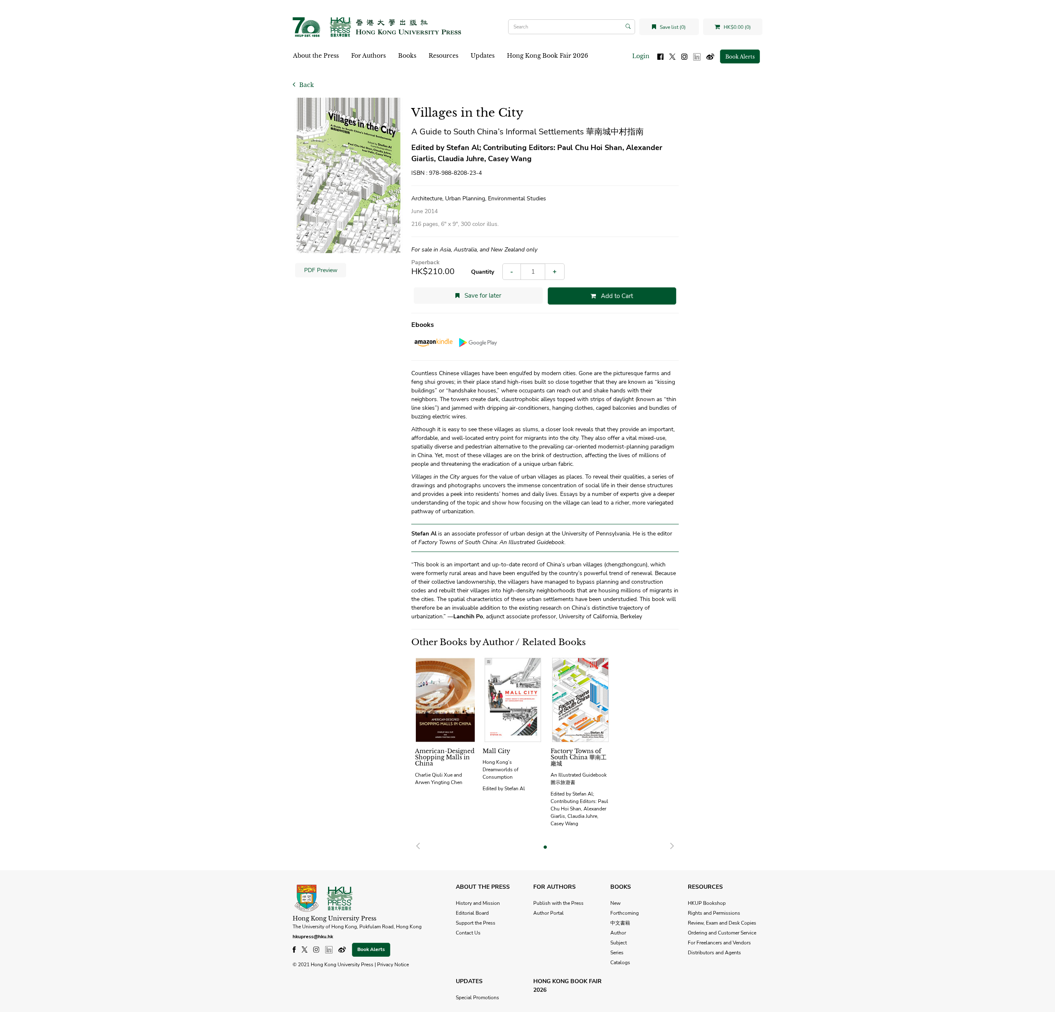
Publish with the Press (558, 903)
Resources (443, 55)
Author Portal (548, 913)
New (615, 903)
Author (618, 933)
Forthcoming (624, 913)
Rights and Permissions (714, 913)
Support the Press (475, 923)
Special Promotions (477, 997)
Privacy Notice (393, 964)
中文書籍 (620, 923)
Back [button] (306, 85)
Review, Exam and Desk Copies (722, 923)
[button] (417, 845)
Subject (618, 942)
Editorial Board (472, 913)
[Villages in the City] (349, 175)
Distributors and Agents (714, 952)
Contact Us (468, 933)
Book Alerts (740, 57)
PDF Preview (321, 270)
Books (407, 55)
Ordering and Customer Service (722, 933)
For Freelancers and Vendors (719, 942)
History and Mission (478, 903)
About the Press (316, 55)
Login (640, 56)
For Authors (368, 55)
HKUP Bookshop (707, 903)
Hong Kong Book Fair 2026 (547, 55)
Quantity (482, 272)
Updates (483, 55)
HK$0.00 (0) (736, 27)
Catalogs (620, 962)
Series (617, 952)
